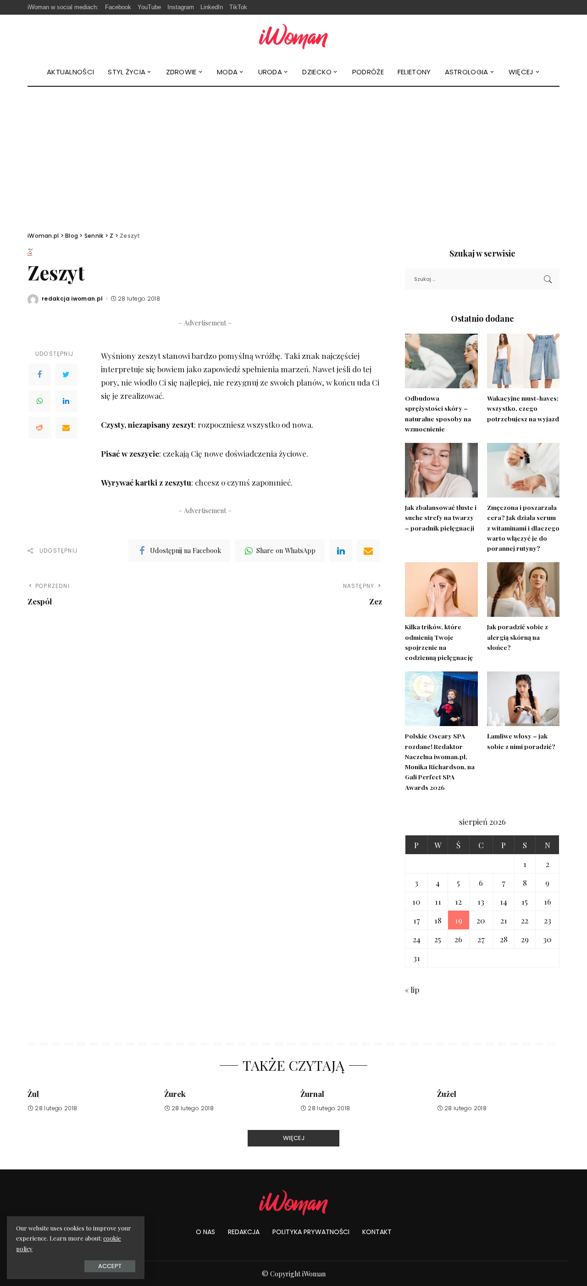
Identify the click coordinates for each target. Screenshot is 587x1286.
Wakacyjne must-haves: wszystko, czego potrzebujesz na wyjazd (523, 408)
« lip (412, 989)
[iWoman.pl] (293, 36)
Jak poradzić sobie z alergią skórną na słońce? (517, 636)
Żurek (175, 1094)
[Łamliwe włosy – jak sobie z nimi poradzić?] (523, 698)
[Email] (66, 428)
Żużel (446, 1094)
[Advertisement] (293, 155)
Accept (110, 1266)
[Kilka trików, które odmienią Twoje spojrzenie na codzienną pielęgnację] (441, 589)
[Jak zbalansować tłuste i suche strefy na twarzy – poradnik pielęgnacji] (441, 470)
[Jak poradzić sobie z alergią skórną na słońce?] (523, 589)
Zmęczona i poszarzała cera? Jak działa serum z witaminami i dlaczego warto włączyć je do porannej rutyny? (523, 527)
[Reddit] (39, 428)
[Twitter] (66, 374)
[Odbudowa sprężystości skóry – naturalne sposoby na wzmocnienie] (441, 361)
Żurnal (312, 1094)
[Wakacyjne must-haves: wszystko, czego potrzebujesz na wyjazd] (523, 361)
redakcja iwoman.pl (72, 299)
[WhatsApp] (39, 401)
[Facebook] (39, 374)
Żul (33, 1094)
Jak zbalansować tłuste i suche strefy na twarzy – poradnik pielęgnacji (440, 517)
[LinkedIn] (66, 401)
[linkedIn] (340, 550)
